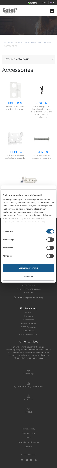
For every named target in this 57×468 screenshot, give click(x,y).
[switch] (50, 239)
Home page (10, 42)
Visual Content (28, 331)
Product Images (28, 323)
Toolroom (28, 399)
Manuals (28, 312)
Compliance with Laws (28, 442)
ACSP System (28, 285)
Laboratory (28, 373)
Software (28, 316)
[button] (52, 2)
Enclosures (44, 42)
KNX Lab (28, 412)
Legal (28, 438)
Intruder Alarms (27, 42)
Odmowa (28, 276)
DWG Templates (28, 327)
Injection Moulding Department (28, 386)
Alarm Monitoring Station (29, 289)
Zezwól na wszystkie (28, 268)
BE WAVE (28, 292)
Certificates (28, 319)
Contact (28, 447)
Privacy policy (28, 429)
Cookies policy (28, 433)
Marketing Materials (28, 334)
